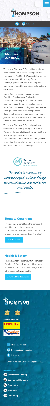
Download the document (18, 276)
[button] (46, 3)
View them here (14, 239)
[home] (25, 8)
